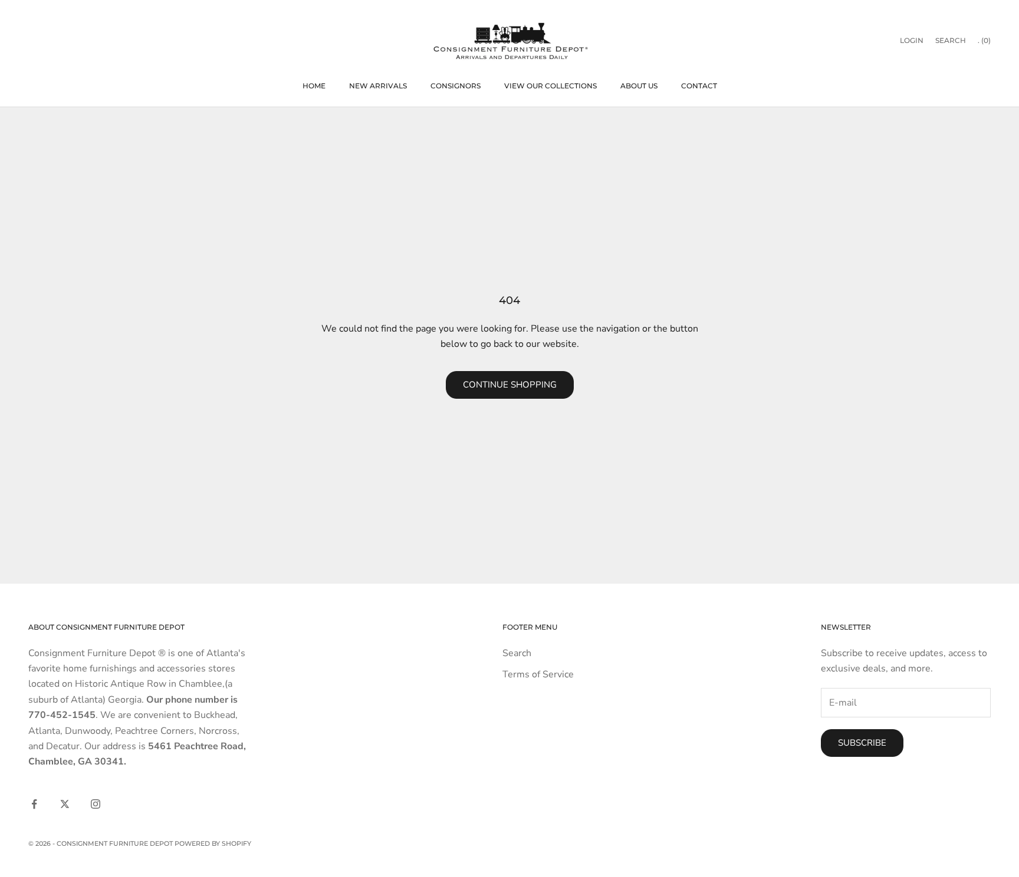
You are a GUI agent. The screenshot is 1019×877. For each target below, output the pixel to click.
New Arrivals (378, 85)
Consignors (455, 85)
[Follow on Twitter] (65, 804)
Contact (699, 85)
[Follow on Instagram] (95, 804)
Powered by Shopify (213, 843)
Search (516, 653)
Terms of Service (538, 674)
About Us (639, 85)
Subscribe (862, 743)
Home (314, 85)
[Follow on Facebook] (34, 804)
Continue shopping (510, 384)
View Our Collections (550, 85)
